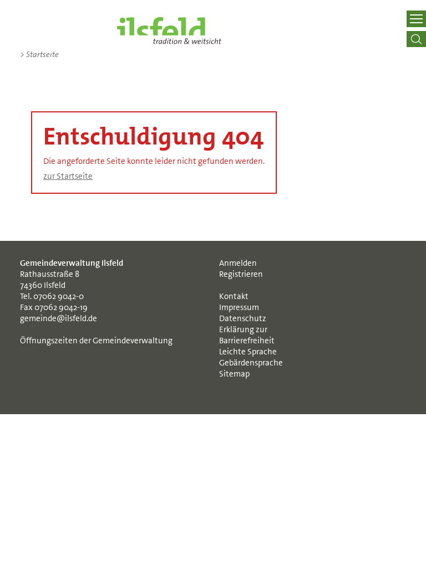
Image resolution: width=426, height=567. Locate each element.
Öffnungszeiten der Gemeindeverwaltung (96, 340)
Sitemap (234, 373)
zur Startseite (68, 176)
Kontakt (233, 296)
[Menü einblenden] (416, 19)
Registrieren (241, 274)
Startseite (39, 54)
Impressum (239, 307)
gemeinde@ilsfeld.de (58, 318)
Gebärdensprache (251, 362)
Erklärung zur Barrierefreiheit (247, 335)
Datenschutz (242, 318)
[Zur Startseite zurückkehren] (169, 30)
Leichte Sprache (248, 351)
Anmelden (238, 263)
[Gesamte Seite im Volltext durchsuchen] (416, 39)
